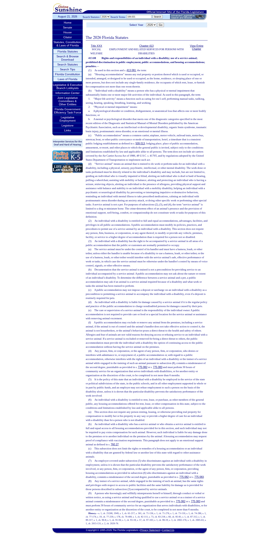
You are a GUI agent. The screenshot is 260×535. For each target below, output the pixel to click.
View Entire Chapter (196, 47)
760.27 (115, 444)
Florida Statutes (67, 51)
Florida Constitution (67, 74)
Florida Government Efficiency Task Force (67, 111)
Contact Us (168, 530)
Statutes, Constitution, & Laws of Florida (67, 43)
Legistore (68, 125)
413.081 (131, 70)
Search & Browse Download (67, 58)
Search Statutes (67, 64)
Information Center (67, 93)
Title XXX (96, 45)
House (67, 32)
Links (67, 130)
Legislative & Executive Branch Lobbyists (67, 86)
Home (68, 22)
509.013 (140, 143)
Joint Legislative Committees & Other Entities (67, 101)
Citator (67, 37)
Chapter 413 (146, 45)
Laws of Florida (67, 79)
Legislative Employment (68, 119)
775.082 (142, 367)
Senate (67, 27)
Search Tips (67, 69)
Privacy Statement (150, 530)
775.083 (157, 367)
